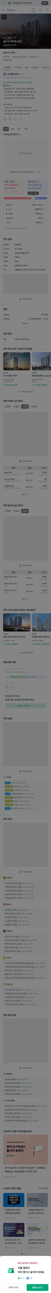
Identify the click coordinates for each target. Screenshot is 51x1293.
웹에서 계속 (13, 1287)
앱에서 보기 (37, 1287)
